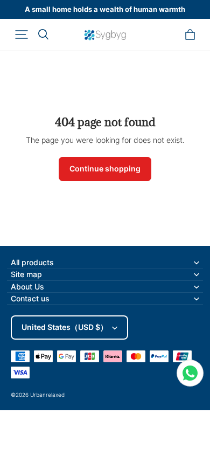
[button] (21, 34)
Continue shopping (105, 168)
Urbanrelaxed (47, 394)
